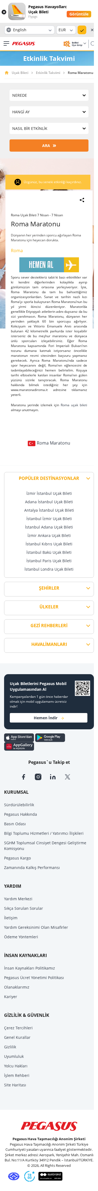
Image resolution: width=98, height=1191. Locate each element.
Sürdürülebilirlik (19, 804)
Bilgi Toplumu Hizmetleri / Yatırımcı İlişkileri (44, 833)
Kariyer (10, 996)
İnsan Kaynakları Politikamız (29, 968)
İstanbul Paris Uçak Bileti (49, 560)
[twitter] (71, 776)
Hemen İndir (45, 717)
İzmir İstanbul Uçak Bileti (49, 493)
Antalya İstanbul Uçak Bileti (49, 510)
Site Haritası (15, 1084)
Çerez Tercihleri (18, 1027)
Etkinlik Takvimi (48, 72)
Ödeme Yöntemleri (21, 936)
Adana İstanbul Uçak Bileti (49, 501)
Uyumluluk (14, 1056)
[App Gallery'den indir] (19, 746)
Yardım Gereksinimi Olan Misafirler (36, 927)
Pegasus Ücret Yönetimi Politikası (34, 977)
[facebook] (27, 776)
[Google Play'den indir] (50, 737)
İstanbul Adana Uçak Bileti (49, 527)
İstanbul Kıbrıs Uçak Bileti (49, 543)
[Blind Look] (49, 1176)
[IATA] (13, 1176)
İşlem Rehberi (16, 1075)
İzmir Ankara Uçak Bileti (49, 535)
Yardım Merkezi (18, 898)
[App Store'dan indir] (19, 737)
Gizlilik (10, 1046)
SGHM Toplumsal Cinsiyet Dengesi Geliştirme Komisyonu (45, 845)
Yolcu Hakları (15, 1065)
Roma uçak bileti (74, 405)
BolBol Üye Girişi (77, 44)
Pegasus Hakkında (20, 814)
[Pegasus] (23, 44)
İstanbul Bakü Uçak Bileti (49, 552)
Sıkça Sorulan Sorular (23, 908)
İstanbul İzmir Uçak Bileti (49, 518)
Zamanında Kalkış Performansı (32, 867)
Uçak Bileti (20, 72)
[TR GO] (29, 1176)
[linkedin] (57, 776)
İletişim (10, 917)
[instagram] (42, 776)
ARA (46, 145)
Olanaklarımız (16, 987)
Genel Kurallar (17, 1037)
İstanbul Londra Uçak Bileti (49, 569)
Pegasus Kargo (17, 858)
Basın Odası (15, 823)
